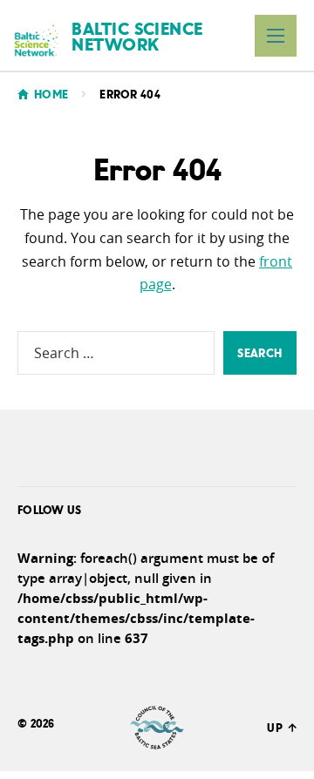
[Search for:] (116, 353)
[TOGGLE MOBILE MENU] (276, 36)
